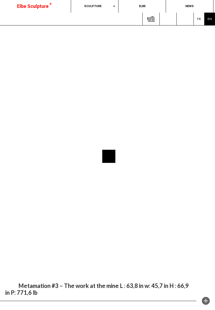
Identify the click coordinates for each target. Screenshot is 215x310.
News (189, 6)
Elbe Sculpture (34, 6)
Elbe (142, 6)
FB (168, 19)
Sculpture (92, 6)
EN (210, 19)
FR (199, 19)
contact (185, 19)
